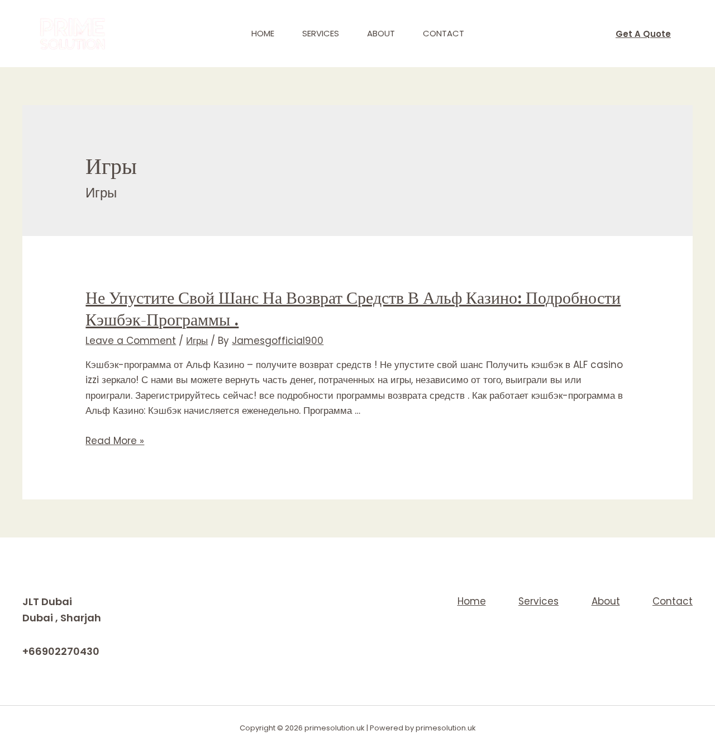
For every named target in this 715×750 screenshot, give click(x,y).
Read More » (114, 440)
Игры (197, 340)
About (381, 33)
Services (320, 33)
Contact (443, 33)
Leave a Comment (130, 340)
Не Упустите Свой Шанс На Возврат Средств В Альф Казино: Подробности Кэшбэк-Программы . (353, 308)
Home (262, 33)
